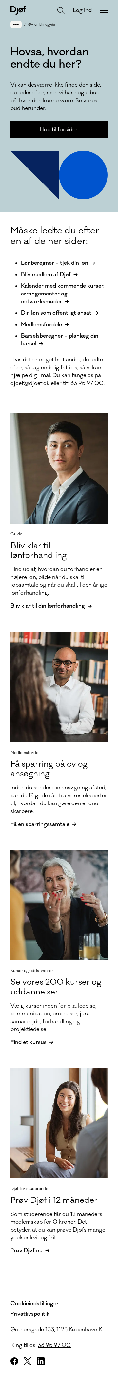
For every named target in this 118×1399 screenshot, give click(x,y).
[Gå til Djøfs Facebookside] (14, 1361)
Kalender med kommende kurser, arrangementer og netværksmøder (63, 293)
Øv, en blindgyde (41, 25)
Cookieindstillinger (34, 1303)
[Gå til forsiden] (18, 10)
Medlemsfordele (41, 324)
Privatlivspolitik (29, 1314)
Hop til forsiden (59, 129)
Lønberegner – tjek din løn (54, 263)
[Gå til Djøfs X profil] (27, 1361)
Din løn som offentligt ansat (56, 313)
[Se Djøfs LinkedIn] (41, 1361)
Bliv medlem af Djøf (46, 274)
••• (16, 24)
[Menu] (104, 10)
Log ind (82, 10)
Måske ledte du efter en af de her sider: (54, 236)
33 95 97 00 (54, 1345)
